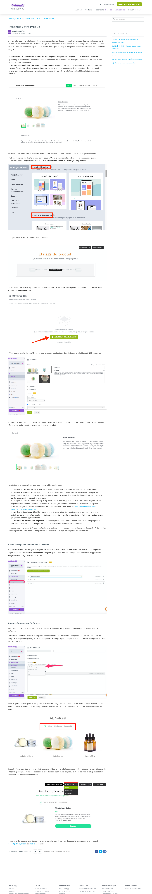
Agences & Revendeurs (87, 891)
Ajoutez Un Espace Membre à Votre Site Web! (127, 59)
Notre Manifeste (108, 891)
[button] (35, 851)
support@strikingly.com (17, 844)
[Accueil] (17, 5)
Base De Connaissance (133, 888)
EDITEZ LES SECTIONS (45, 18)
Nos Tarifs (99, 10)
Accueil (79, 10)
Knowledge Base (14, 18)
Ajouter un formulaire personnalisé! (124, 63)
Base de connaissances (115, 10)
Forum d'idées (134, 10)
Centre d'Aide (29, 18)
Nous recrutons (107, 888)
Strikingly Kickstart (41, 888)
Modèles (88, 10)
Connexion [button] (109, 4)
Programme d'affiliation (87, 888)
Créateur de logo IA (42, 891)
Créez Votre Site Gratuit (129, 4)
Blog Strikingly (64, 888)
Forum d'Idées (64, 891)
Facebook (96, 851)
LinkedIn (105, 851)
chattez (32, 844)
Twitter (100, 851)
